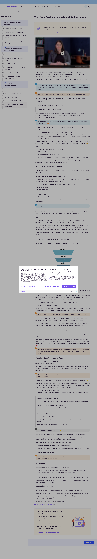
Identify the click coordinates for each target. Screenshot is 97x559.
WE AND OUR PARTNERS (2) (58, 269)
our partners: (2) (55, 271)
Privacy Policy (22, 291)
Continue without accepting (28, 286)
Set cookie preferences (52, 286)
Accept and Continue (69, 286)
